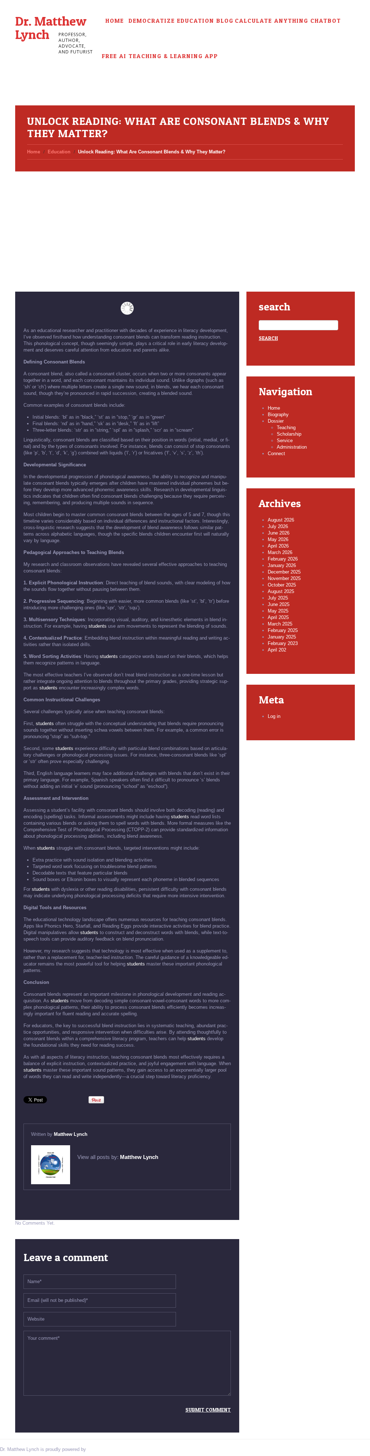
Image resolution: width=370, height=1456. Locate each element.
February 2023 (283, 643)
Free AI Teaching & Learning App (160, 56)
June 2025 (278, 604)
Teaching (286, 427)
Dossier (276, 421)
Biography (278, 414)
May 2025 (278, 611)
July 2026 (278, 526)
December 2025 (284, 572)
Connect (276, 453)
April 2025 (278, 617)
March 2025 (280, 624)
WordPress (99, 1449)
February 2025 (283, 630)
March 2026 (280, 552)
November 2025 (284, 578)
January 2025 (282, 637)
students (98, 626)
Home (115, 20)
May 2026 (278, 539)
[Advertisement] (185, 223)
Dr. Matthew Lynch (50, 27)
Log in (274, 716)
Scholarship (289, 434)
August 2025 (281, 591)
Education (59, 151)
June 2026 (278, 533)
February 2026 (283, 559)
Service (285, 440)
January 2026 (282, 565)
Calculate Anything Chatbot (288, 20)
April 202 (277, 650)
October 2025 (282, 585)
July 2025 (278, 598)
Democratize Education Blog (181, 20)
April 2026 (278, 546)
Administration (292, 447)
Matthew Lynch (70, 1134)
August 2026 (281, 520)
